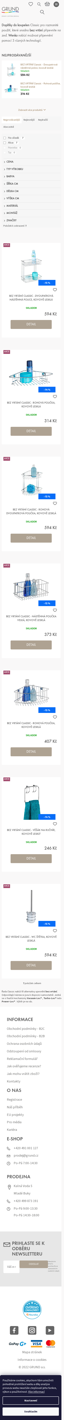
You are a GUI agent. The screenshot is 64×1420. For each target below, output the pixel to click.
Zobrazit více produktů (30, 109)
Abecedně (8, 127)
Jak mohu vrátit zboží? (23, 1074)
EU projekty (15, 1115)
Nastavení (30, 1400)
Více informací (36, 1392)
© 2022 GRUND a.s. (32, 1367)
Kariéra (12, 1130)
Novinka (14, 147)
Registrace (14, 1099)
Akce (12, 142)
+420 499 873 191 (26, 1201)
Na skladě (15, 138)
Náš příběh (15, 1107)
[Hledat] (39, 4)
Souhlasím (30, 1411)
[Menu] (56, 4)
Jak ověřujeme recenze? (24, 1066)
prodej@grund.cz (26, 1155)
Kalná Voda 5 (23, 1186)
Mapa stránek (32, 1352)
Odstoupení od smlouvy (24, 1051)
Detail (31, 324)
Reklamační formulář (22, 1059)
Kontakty (13, 1081)
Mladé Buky (22, 1193)
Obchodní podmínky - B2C (26, 1029)
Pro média (14, 1122)
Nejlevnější (29, 120)
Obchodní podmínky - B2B (26, 1036)
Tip (11, 152)
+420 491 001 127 (26, 1148)
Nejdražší (43, 120)
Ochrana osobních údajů (24, 1044)
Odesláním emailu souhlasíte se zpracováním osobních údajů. (54, 1266)
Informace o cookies (32, 1360)
